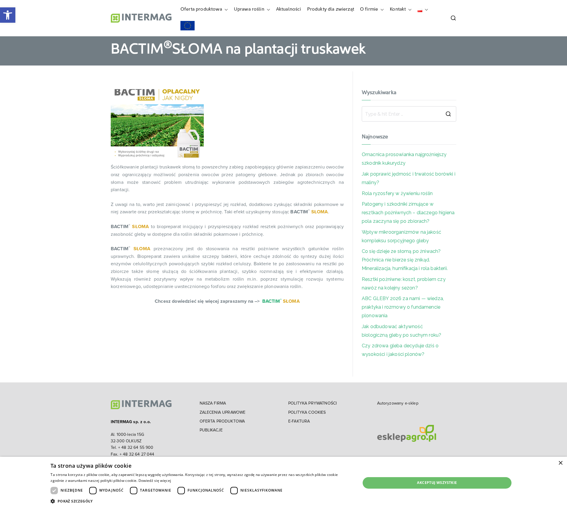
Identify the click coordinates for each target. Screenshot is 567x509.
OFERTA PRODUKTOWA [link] (222, 421)
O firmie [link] (369, 9)
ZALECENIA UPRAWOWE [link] (223, 412)
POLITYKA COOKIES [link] (307, 412)
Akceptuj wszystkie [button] (437, 482)
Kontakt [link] (398, 9)
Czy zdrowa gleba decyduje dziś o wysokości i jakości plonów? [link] (400, 350)
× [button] (560, 463)
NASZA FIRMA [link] (213, 403)
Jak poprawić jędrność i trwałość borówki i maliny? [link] (408, 178)
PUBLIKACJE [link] (211, 430)
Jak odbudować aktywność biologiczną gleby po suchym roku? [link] (402, 331)
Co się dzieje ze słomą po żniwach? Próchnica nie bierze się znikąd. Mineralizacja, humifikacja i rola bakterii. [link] (405, 259)
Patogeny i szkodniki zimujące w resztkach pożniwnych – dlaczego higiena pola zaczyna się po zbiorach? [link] (408, 212)
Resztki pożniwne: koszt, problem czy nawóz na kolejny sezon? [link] (404, 283)
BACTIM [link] (271, 301)
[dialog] (283, 483)
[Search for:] (409, 114)
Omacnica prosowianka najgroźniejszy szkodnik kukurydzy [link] (404, 159)
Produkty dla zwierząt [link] (330, 9)
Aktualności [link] (288, 9)
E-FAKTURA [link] (299, 421)
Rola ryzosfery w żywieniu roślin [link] (397, 193)
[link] (7, 15)
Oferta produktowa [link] (201, 9)
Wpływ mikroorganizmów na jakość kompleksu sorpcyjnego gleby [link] (401, 236)
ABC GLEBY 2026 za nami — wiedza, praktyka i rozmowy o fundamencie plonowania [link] (403, 307)
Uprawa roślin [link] (249, 9)
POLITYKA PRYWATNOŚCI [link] (312, 403)
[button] (225, 10)
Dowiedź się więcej (155, 480)
